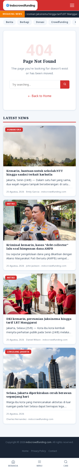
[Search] (64, 84)
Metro (11, 203)
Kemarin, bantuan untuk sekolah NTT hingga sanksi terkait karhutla (34, 172)
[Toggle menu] (72, 5)
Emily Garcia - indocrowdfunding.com (46, 191)
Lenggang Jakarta (18, 351)
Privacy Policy (38, 451)
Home (25, 451)
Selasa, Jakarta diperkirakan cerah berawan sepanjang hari (39, 394)
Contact (53, 451)
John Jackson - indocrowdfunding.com (46, 265)
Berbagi (24, 22)
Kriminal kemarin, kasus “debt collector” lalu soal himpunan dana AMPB (37, 246)
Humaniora (14, 129)
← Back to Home (39, 96)
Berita (9, 22)
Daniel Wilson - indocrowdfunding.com (46, 339)
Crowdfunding (59, 22)
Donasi (40, 22)
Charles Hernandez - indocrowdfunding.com (29, 419)
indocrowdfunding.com (38, 442)
